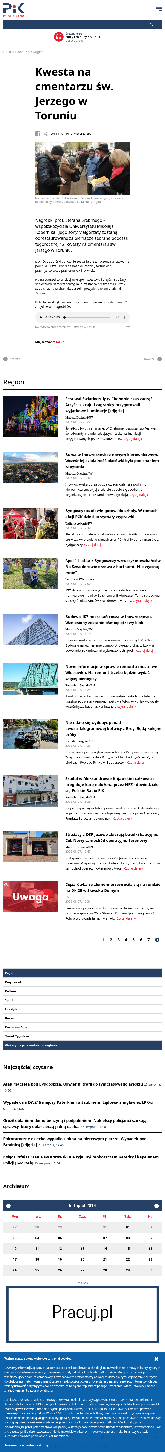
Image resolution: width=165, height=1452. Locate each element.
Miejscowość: (45, 342)
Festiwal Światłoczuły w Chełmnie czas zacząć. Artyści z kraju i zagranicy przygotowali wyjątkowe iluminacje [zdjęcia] (109, 404)
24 (15, 1270)
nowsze (149, 359)
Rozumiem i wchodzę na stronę (26, 1445)
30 (82, 1227)
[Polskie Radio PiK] (13, 10)
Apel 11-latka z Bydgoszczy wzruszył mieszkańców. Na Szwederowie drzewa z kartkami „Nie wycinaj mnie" (113, 566)
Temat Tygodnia (17, 1036)
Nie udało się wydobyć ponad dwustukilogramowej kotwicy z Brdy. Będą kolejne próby (113, 728)
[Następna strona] (157, 940)
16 (150, 1249)
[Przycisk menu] (159, 8)
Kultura (10, 991)
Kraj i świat (13, 982)
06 (82, 1238)
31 (105, 1227)
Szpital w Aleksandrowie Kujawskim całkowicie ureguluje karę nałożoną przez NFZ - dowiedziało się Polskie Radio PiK (112, 784)
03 (15, 1238)
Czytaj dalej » (133, 438)
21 (105, 1259)
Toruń (60, 342)
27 (15, 1227)
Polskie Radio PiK (16, 52)
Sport (9, 1000)
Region (38, 52)
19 (60, 1259)
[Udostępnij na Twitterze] (47, 133)
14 (105, 1249)
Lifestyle (11, 1009)
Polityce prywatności (39, 1390)
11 (37, 1249)
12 (60, 1249)
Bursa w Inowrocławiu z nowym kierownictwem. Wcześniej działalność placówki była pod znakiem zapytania (112, 460)
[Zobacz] (82, 1314)
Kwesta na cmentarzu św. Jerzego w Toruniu (74, 93)
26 (60, 1270)
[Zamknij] (156, 1359)
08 (128, 1238)
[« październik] (8, 1206)
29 (60, 1227)
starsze (15, 359)
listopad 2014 (82, 1205)
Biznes (9, 1018)
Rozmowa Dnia (16, 1027)
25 (37, 1270)
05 (60, 1238)
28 (37, 1227)
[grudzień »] (156, 1206)
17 (15, 1259)
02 (150, 1227)
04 (37, 1238)
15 (128, 1249)
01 (128, 1227)
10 (15, 1249)
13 (82, 1249)
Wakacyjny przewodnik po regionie (31, 1045)
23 (150, 1259)
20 (82, 1259)
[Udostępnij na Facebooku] (39, 133)
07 (105, 1238)
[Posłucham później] (126, 327)
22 (128, 1259)
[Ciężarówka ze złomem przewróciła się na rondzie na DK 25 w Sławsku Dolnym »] (30, 901)
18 (37, 1259)
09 (150, 1238)
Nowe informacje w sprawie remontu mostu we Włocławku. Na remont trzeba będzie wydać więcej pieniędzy (111, 672)
